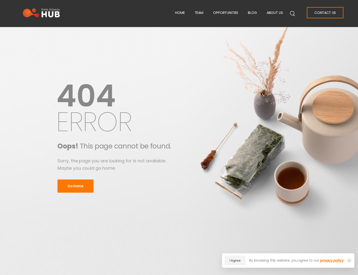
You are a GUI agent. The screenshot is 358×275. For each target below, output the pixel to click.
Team (199, 12)
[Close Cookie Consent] (349, 260)
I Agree (235, 260)
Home (180, 12)
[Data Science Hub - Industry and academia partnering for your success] (41, 13)
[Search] (292, 13)
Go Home (75, 186)
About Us (275, 12)
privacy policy (331, 260)
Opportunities (225, 12)
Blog (252, 12)
